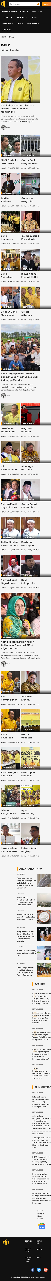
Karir (38, 1257)
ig (45, 1272)
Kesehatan (21, 874)
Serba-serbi (33, 23)
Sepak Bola (21, 17)
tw (39, 1272)
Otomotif (7, 17)
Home (3, 37)
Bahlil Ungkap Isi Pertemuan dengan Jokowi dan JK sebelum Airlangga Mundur (19, 377)
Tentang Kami (28, 1242)
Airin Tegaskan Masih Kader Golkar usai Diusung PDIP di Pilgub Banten (17, 645)
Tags (11, 37)
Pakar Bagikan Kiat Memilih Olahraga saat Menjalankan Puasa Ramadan (25, 971)
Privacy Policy (28, 1250)
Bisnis (23, 11)
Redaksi (39, 1249)
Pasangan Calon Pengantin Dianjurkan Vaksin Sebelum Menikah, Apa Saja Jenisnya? (26, 883)
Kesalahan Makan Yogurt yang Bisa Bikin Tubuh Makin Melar (26, 916)
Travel (20, 23)
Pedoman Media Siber (28, 1259)
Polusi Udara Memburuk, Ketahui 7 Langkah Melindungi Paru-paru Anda (26, 901)
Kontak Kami (39, 1242)
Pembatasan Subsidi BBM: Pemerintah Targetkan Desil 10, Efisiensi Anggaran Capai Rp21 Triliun (41, 999)
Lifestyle (36, 11)
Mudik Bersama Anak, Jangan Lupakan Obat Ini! (27, 953)
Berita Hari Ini (9, 11)
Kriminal (6, 29)
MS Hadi (7, 127)
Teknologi (7, 23)
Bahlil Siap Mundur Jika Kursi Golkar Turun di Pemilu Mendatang (17, 108)
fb (33, 1272)
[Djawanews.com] (2, 4)
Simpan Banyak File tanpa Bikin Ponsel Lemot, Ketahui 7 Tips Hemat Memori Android (26, 936)
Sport (33, 17)
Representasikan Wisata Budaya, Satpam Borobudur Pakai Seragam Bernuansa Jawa (40, 1179)
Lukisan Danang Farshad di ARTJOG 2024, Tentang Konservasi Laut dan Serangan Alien (41, 1102)
